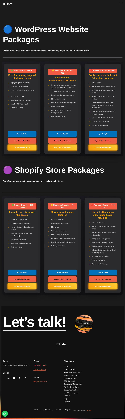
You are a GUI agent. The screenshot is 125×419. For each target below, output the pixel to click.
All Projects (46, 410)
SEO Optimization (70, 381)
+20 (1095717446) (39, 365)
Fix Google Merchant (71, 387)
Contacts (67, 402)
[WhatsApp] (8, 379)
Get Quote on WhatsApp (22, 147)
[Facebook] (14, 379)
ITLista (89, 410)
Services (58, 410)
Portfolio (67, 396)
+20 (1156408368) (39, 370)
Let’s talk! (34, 322)
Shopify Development (72, 375)
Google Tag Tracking (71, 390)
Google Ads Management (73, 384)
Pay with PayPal (22, 134)
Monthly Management (71, 393)
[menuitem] (68, 410)
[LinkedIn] (19, 379)
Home (66, 366)
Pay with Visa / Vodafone (22, 141)
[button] (5, 414)
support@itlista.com (40, 381)
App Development (70, 378)
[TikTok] (25, 379)
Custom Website (69, 369)
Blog (65, 399)
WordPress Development (72, 372)
